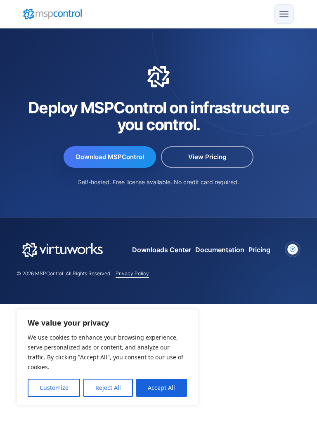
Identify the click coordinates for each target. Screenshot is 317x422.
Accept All (161, 388)
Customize (54, 388)
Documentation (219, 250)
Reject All (108, 388)
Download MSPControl (110, 157)
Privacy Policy (132, 273)
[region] (107, 357)
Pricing (259, 250)
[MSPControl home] (52, 14)
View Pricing (207, 157)
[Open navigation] (284, 14)
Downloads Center (161, 250)
